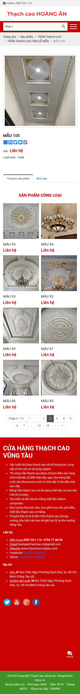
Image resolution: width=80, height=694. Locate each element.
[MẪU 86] (21, 378)
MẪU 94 (47, 244)
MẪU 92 (47, 296)
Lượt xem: (9, 157)
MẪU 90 (9, 349)
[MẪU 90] (21, 325)
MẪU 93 (9, 296)
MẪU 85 (47, 401)
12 (39, 425)
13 (47, 425)
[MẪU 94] (59, 221)
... (31, 425)
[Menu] (73, 26)
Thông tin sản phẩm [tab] (18, 178)
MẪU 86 (9, 401)
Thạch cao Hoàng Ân (32, 557)
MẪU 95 (9, 244)
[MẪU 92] (59, 273)
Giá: (5, 151)
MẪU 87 (47, 349)
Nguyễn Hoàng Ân (35, 552)
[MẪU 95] (21, 221)
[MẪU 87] (59, 325)
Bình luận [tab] (42, 178)
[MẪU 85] (59, 378)
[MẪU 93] (21, 273)
